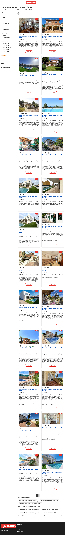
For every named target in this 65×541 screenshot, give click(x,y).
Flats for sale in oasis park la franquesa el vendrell (27, 500)
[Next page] (44, 495)
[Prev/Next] (19, 25)
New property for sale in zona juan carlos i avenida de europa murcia (30, 515)
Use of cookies (20, 531)
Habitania (2, 6)
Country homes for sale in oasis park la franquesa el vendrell (29, 509)
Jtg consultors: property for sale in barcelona (51, 509)
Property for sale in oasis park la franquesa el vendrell (48, 500)
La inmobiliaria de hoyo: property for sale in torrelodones (47, 512)
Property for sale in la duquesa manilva (53, 515)
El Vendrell (15, 6)
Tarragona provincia (10, 6)
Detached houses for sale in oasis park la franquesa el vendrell (29, 503)
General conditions (21, 527)
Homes (6, 6)
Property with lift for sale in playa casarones (26, 512)
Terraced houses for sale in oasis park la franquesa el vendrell (29, 506)
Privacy (18, 529)
